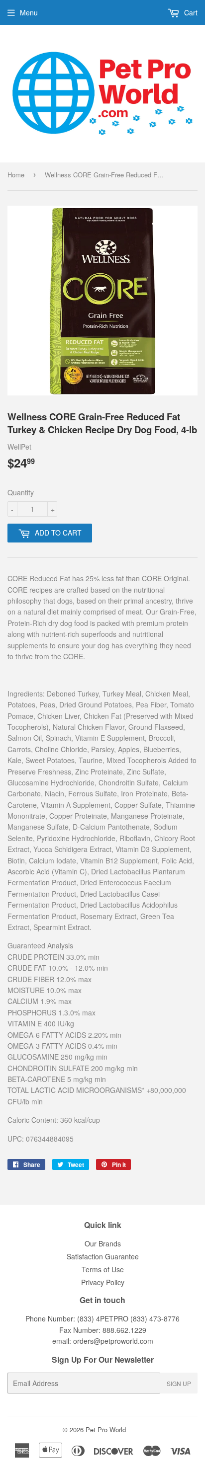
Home (15, 174)
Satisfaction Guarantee (103, 1256)
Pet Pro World (106, 1429)
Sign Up (179, 1383)
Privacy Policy (102, 1282)
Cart (190, 12)
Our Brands (103, 1243)
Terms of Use (103, 1269)
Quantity (20, 492)
